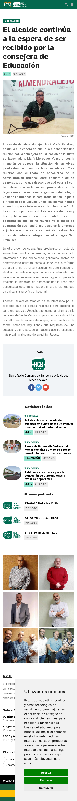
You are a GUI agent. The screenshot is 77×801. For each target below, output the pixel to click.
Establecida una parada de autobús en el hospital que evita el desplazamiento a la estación (48, 424)
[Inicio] (20, 4)
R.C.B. (38, 352)
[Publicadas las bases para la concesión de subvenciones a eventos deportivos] (12, 473)
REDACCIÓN (32, 458)
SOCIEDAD (32, 416)
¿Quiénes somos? (14, 716)
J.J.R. (28, 432)
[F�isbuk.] (31, 387)
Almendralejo (12, 759)
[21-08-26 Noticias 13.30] (12, 535)
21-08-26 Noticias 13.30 (40, 532)
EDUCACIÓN (12, 21)
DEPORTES (32, 442)
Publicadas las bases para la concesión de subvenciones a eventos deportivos (44, 476)
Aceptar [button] (46, 772)
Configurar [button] (46, 787)
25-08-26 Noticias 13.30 (41, 503)
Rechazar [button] (46, 780)
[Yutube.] (46, 387)
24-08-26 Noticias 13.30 (41, 518)
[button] (66, 4)
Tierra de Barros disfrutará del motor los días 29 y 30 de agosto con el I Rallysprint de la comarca (47, 450)
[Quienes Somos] (20, 572)
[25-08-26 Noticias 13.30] (12, 505)
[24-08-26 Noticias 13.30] (12, 520)
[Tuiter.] (38, 387)
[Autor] (38, 364)
